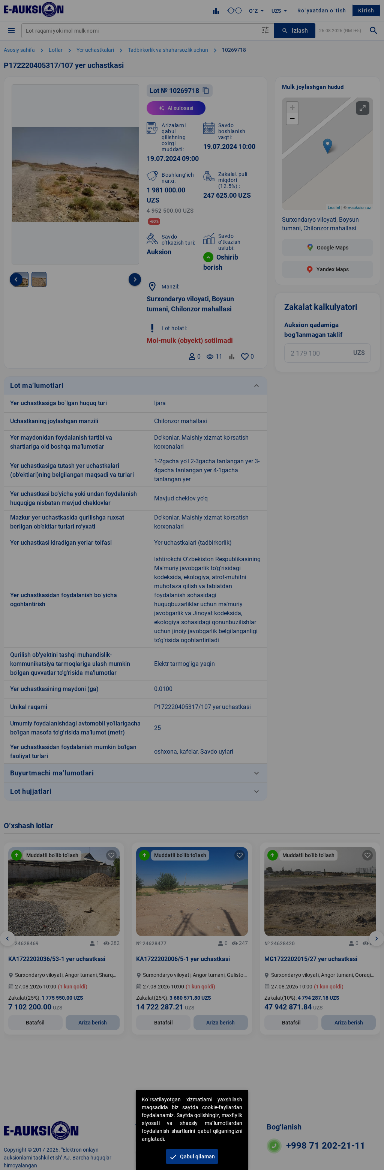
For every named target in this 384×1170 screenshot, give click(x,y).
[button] (192, 1156)
